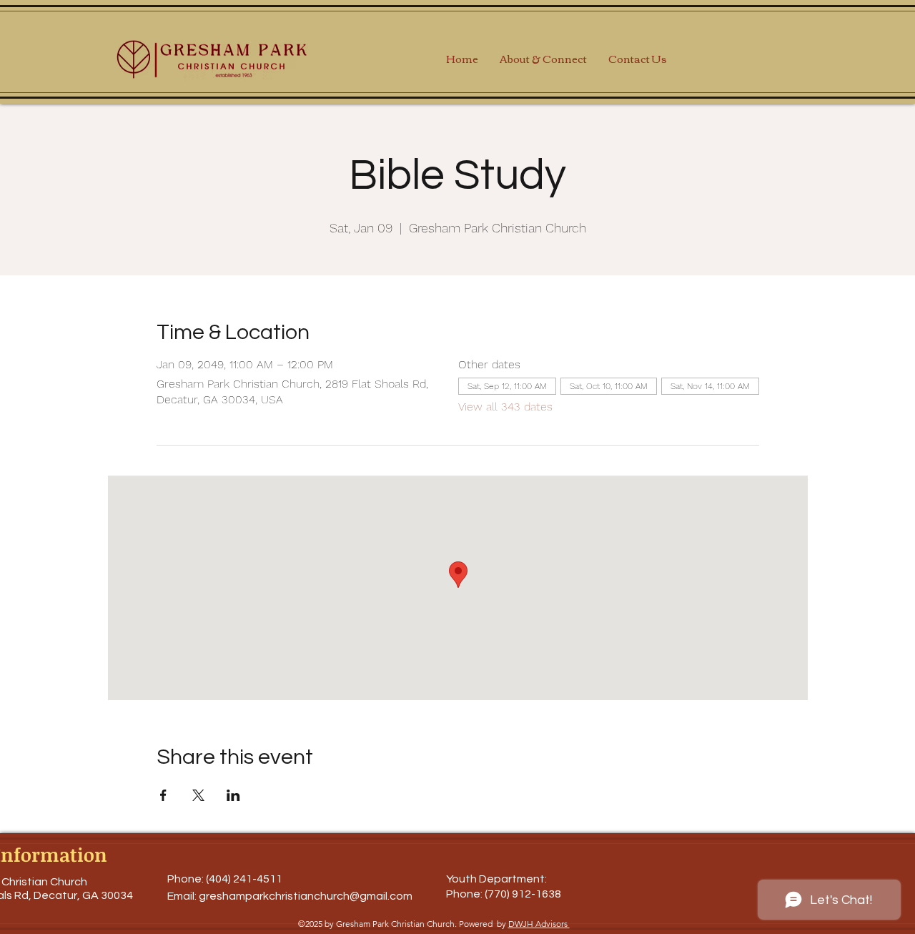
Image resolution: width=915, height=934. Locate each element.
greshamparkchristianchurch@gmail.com (305, 896)
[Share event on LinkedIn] (233, 795)
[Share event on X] (198, 795)
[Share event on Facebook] (163, 795)
